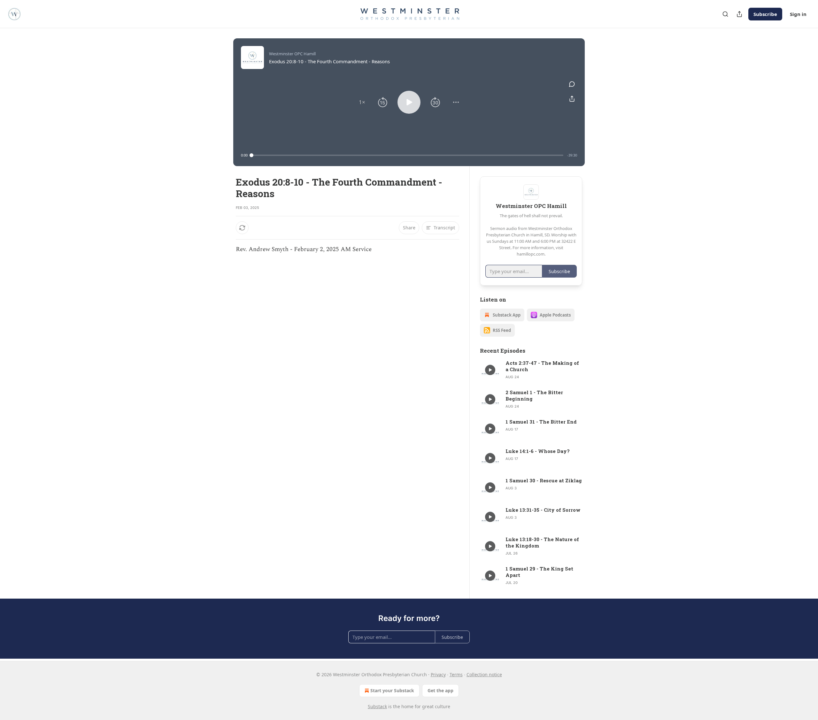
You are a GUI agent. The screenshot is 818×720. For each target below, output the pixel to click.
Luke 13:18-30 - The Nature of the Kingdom (542, 542)
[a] (490, 370)
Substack (377, 706)
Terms (456, 674)
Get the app (440, 690)
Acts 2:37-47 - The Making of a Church (542, 366)
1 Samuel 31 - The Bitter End (541, 421)
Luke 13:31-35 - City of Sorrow (543, 510)
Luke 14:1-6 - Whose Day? (537, 451)
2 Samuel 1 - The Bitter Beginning (534, 395)
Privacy (438, 674)
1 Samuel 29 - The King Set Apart (539, 571)
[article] (531, 370)
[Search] (725, 14)
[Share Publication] (739, 14)
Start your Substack (392, 690)
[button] (362, 102)
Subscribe (765, 14)
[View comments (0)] (572, 84)
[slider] (407, 155)
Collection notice (484, 674)
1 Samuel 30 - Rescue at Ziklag (543, 480)
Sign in (798, 14)
